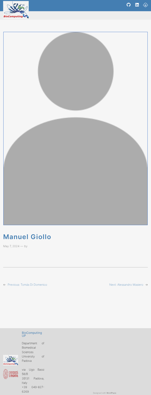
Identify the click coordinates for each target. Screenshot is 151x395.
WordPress (111, 393)
